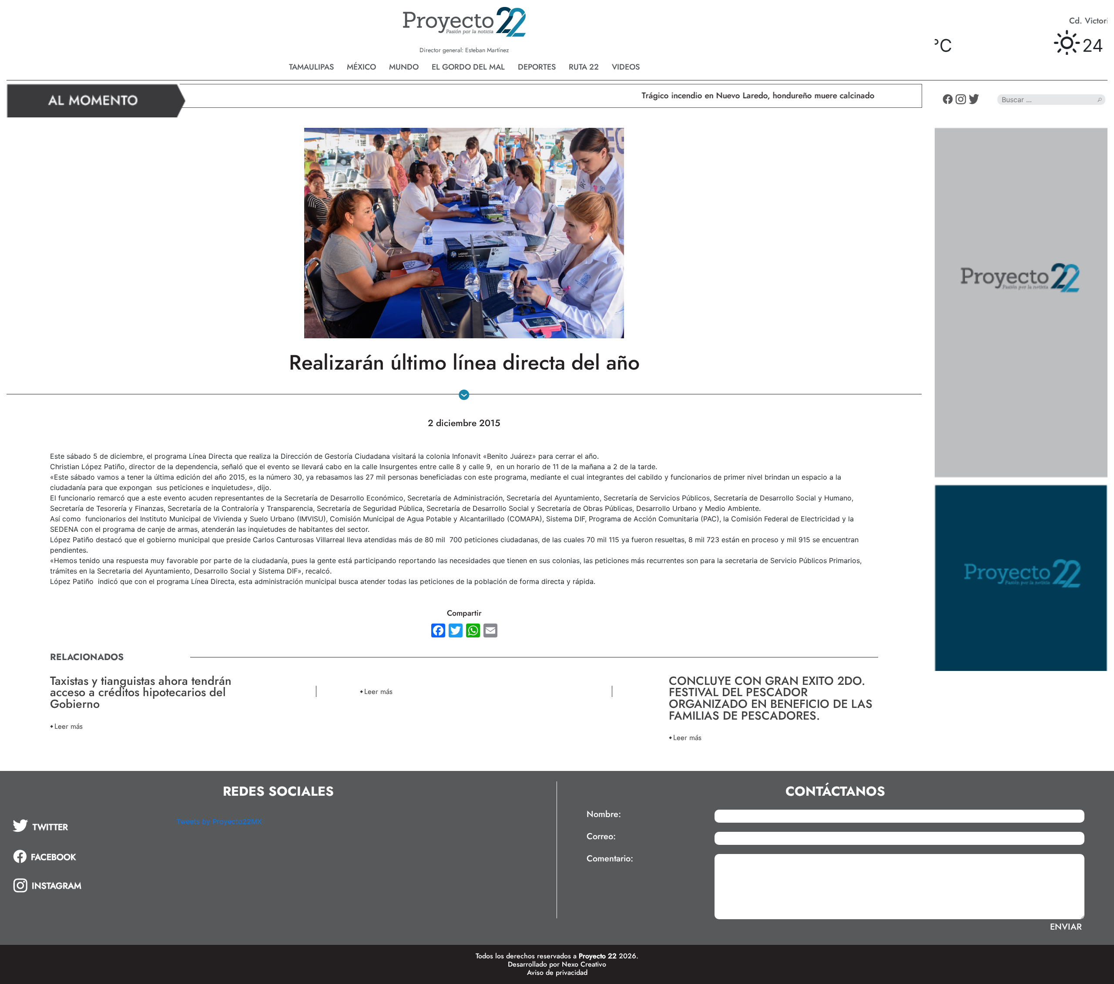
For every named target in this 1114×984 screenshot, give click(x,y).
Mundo (404, 67)
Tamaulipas (311, 67)
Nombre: (604, 814)
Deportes (537, 67)
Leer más (68, 725)
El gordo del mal (468, 67)
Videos (626, 67)
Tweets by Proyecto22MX (219, 821)
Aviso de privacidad (557, 972)
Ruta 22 (584, 67)
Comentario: (610, 859)
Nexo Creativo (584, 964)
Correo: (601, 836)
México (361, 67)
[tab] (88, 826)
